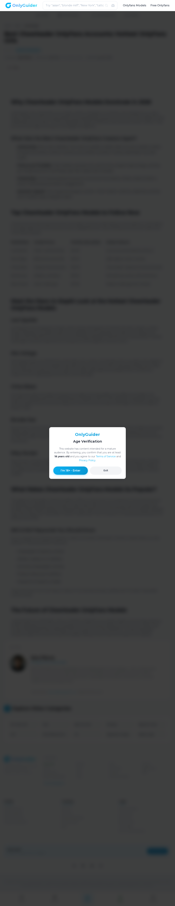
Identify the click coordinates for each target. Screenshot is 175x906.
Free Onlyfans (160, 5)
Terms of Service (106, 456)
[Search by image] (113, 5)
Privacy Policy (87, 460)
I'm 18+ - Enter (70, 470)
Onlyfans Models (134, 5)
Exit (106, 470)
